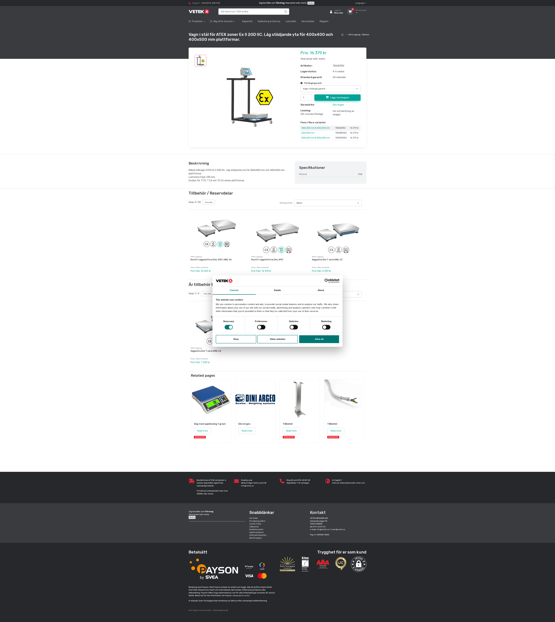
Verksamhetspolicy (257, 535)
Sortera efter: (286, 203)
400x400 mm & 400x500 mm (315, 128)
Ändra (311, 3)
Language (360, 3)
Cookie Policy (255, 524)
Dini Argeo (338, 104)
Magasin (324, 21)
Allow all (319, 339)
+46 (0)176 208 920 (210, 3)
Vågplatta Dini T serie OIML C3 (327, 259)
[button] (358, 564)
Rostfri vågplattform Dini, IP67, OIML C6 (211, 259)
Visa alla (208, 202)
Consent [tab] (234, 290)
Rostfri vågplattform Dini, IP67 (267, 259)
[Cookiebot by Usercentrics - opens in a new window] (326, 281)
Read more (202, 430)
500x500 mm (307, 133)
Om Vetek (253, 518)
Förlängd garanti (313, 83)
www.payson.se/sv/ (241, 595)
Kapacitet (247, 21)
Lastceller (290, 21)
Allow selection (277, 339)
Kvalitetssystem (256, 529)
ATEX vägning (354, 35)
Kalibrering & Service (269, 21)
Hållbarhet (254, 527)
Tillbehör (365, 35)
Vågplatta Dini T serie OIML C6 (205, 351)
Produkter (197, 21)
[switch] (261, 327)
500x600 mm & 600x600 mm (315, 138)
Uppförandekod (256, 532)
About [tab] (321, 290)
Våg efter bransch (223, 21)
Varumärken (307, 21)
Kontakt (318, 512)
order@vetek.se (338, 529)
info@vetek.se (247, 486)
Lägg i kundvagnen (339, 97)
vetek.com (360, 483)
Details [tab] (277, 290)
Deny (236, 339)
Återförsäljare (255, 538)
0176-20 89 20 (319, 527)
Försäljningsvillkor (257, 521)
